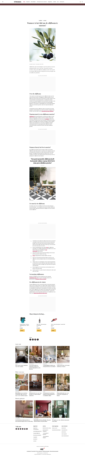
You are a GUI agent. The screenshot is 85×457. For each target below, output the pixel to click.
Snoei (34, 255)
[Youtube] (22, 429)
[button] (39, 451)
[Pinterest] (25, 429)
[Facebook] (18, 429)
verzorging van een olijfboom (47, 111)
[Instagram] (20, 429)
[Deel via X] (38, 339)
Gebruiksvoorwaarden (45, 451)
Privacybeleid (33, 451)
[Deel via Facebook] (35, 339)
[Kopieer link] (30, 339)
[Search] (82, 1)
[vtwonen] (17, 1)
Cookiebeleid (29, 451)
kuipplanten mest (32, 277)
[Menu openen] (2, 1)
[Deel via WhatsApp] (33, 339)
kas (47, 247)
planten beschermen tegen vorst (40, 293)
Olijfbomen (31, 116)
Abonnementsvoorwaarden (54, 451)
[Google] (16, 429)
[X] (27, 429)
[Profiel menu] (80, 1)
